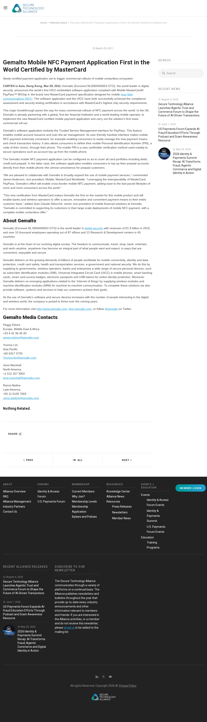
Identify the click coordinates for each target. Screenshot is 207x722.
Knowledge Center (118, 491)
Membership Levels (84, 501)
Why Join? (78, 496)
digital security (94, 228)
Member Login (190, 488)
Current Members (83, 491)
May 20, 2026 (183, 149)
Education (147, 537)
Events (145, 494)
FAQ (5, 496)
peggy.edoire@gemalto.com (21, 337)
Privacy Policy (127, 685)
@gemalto (111, 308)
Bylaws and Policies (84, 516)
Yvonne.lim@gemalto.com (19, 357)
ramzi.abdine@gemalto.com (21, 398)
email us (69, 627)
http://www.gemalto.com (52, 308)
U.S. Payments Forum (51, 501)
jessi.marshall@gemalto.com (21, 377)
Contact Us (10, 511)
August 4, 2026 (169, 99)
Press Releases (122, 506)
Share (13, 434)
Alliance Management (17, 501)
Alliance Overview (14, 491)
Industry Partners (14, 506)
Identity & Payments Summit (153, 515)
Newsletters (120, 512)
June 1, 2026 (168, 124)
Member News (121, 518)
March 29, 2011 (104, 48)
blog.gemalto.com (80, 308)
